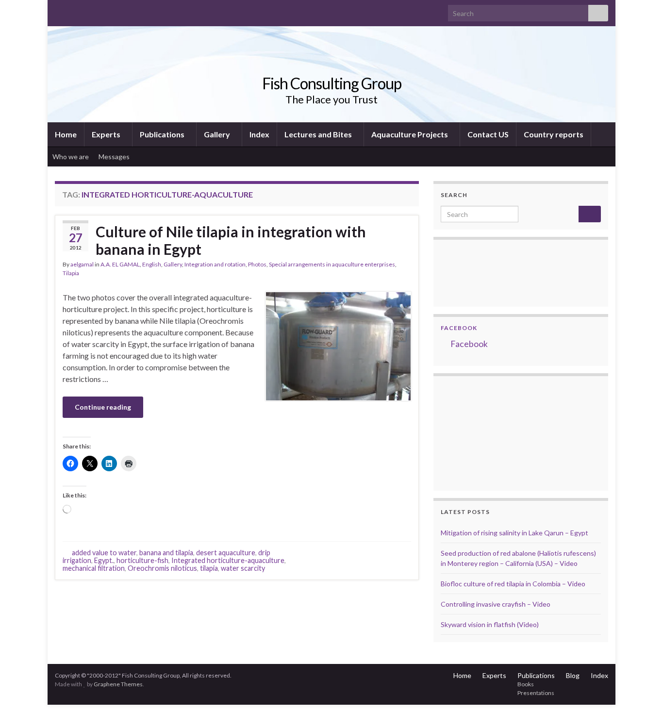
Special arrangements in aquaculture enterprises (332, 264)
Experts (107, 134)
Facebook (459, 327)
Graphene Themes (118, 684)
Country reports (553, 134)
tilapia (209, 568)
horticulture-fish (142, 560)
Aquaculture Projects (410, 134)
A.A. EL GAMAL (120, 264)
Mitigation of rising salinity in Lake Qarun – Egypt (514, 533)
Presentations (535, 692)
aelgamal (82, 264)
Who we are (70, 156)
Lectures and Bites (318, 134)
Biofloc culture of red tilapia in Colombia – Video (513, 584)
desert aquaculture (225, 552)
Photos (257, 264)
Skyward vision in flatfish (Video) (490, 624)
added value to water (104, 552)
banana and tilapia (166, 552)
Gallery (218, 134)
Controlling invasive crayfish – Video (495, 604)
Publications (163, 134)
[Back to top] (641, 690)
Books (525, 684)
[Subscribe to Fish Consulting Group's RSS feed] (59, 10)
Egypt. (104, 560)
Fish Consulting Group (331, 83)
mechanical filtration (94, 568)
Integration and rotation (215, 264)
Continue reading (103, 407)
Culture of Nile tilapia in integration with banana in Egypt (231, 240)
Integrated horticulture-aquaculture (227, 560)
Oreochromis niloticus (162, 568)
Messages (115, 156)
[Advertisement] (489, 431)
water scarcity (243, 568)
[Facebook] (75, 10)
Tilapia (71, 273)
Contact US (488, 134)
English (151, 264)
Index (259, 134)
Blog (573, 675)
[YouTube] (90, 10)
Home (66, 134)
